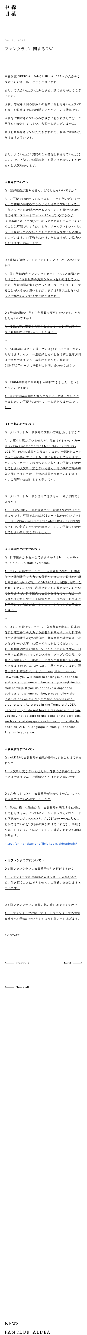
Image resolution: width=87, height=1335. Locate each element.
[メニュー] (77, 10)
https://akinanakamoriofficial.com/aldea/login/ (41, 843)
